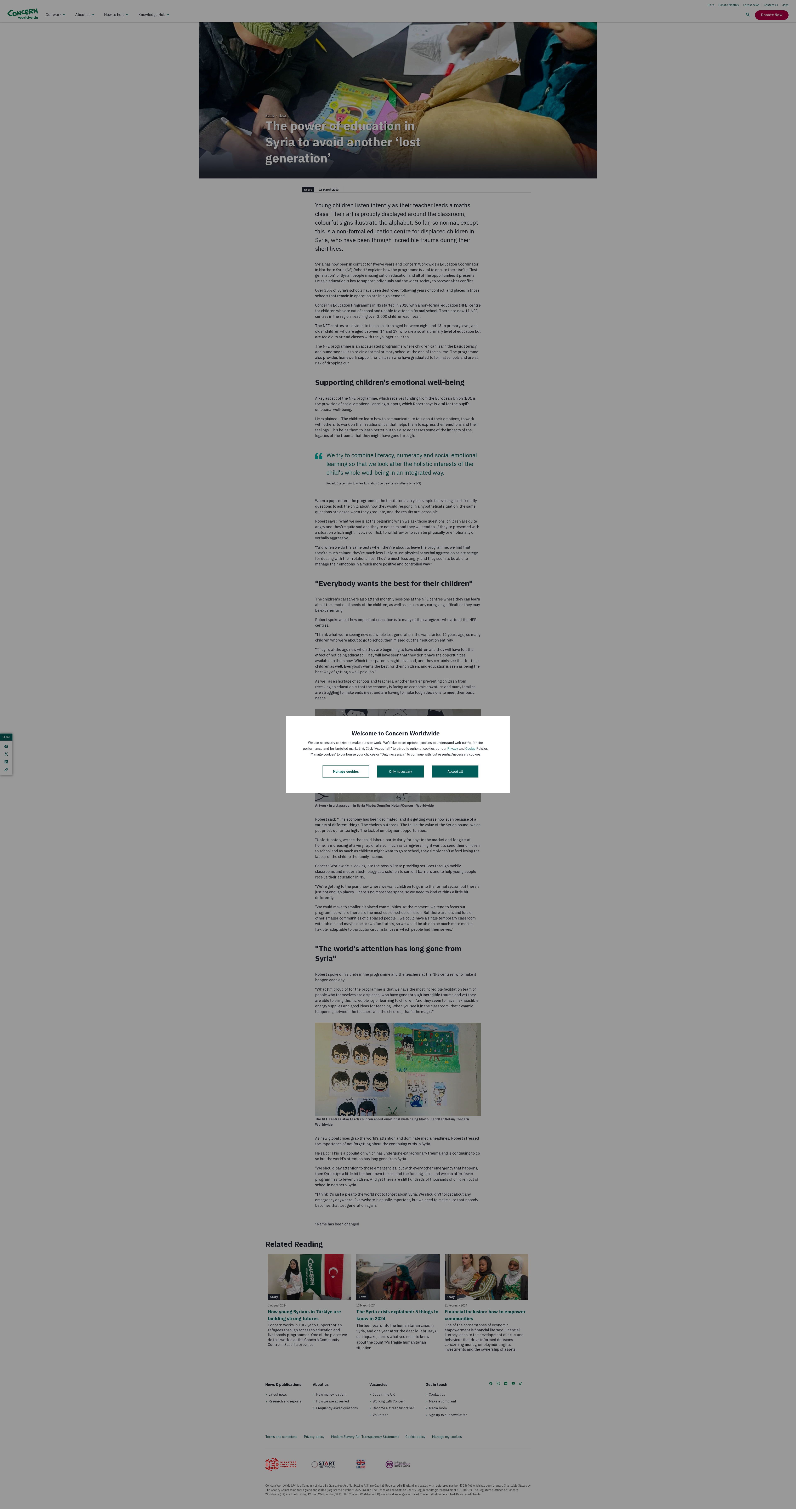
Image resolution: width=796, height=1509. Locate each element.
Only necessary (400, 771)
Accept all (455, 771)
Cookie (470, 748)
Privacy (452, 748)
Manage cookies (346, 771)
